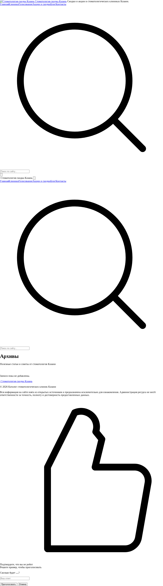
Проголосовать (8, 584)
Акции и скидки (41, 4)
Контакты (61, 4)
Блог (53, 4)
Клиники (14, 4)
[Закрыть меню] (34, 178)
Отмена (22, 584)
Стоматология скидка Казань (51, 1)
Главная (4, 4)
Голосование (25, 4)
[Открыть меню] (1, 174)
